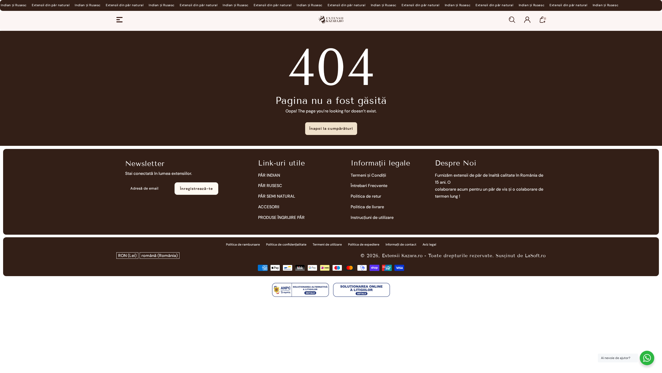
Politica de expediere (363, 244)
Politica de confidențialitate (286, 244)
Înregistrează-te (196, 188)
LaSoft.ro (535, 256)
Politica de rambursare (243, 244)
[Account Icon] (527, 20)
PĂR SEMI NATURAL (276, 196)
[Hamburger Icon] (119, 20)
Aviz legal (429, 244)
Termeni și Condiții (368, 175)
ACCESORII (268, 207)
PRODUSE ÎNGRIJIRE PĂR (281, 217)
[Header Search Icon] (512, 20)
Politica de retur (366, 196)
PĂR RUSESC (270, 185)
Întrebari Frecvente (369, 185)
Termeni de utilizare (327, 244)
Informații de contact (401, 244)
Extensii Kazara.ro (402, 256)
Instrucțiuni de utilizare (372, 217)
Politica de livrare (367, 207)
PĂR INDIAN (269, 175)
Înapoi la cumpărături (331, 128)
